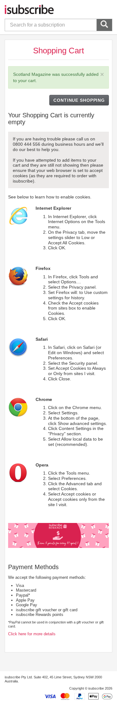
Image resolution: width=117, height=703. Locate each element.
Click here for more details (32, 634)
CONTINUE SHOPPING (79, 100)
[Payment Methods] (78, 696)
